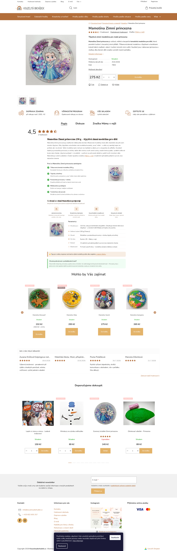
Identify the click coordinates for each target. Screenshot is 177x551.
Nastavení (62, 546)
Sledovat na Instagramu (107, 532)
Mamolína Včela (72, 315)
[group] (39, 312)
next (158, 429)
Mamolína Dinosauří (39, 315)
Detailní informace (95, 54)
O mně (70, 2)
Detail (105, 451)
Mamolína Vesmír (104, 315)
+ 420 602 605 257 (30, 514)
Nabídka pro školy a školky (64, 525)
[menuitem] (23, 16)
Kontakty (20, 2)
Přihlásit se (98, 491)
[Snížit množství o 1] (103, 77)
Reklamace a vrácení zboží (63, 528)
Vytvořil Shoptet (153, 549)
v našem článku (101, 254)
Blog (62, 2)
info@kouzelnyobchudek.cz (32, 510)
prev (19, 429)
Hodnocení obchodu (34, 2)
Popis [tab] (64, 123)
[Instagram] (25, 520)
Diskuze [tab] (80, 123)
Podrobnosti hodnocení (119, 32)
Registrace (154, 1)
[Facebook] (19, 520)
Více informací (78, 541)
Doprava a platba (50, 2)
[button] (39, 330)
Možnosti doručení (95, 69)
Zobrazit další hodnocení (150, 376)
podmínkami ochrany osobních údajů (123, 486)
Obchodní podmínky (61, 531)
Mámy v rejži (139, 32)
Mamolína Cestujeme (137, 315)
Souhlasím (115, 537)
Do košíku (138, 77)
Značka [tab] (104, 123)
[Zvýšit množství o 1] (114, 77)
